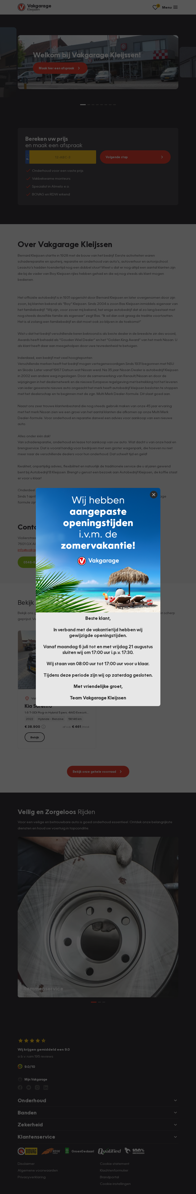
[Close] (154, 494)
